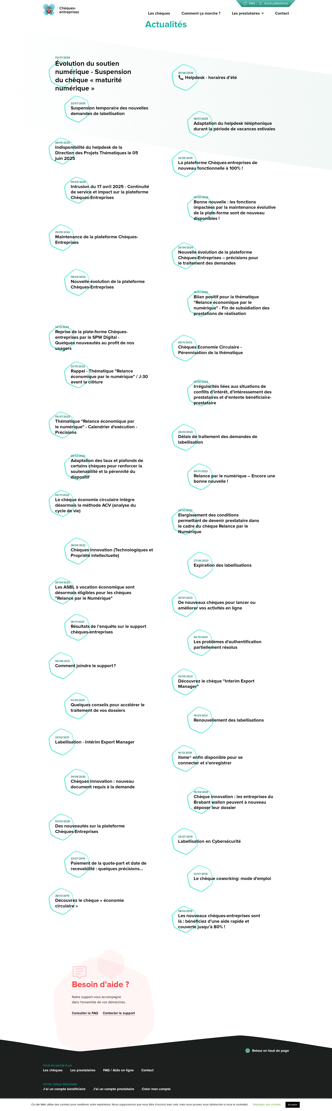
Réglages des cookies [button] (267, 1104)
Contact (282, 13)
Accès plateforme (276, 3)
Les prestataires (246, 13)
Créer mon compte (156, 1089)
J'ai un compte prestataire (113, 1089)
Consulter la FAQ (85, 1013)
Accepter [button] (292, 1104)
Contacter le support (119, 1013)
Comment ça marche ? (201, 13)
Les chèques (159, 13)
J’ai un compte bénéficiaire (64, 1089)
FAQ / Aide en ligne (118, 1070)
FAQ (252, 3)
